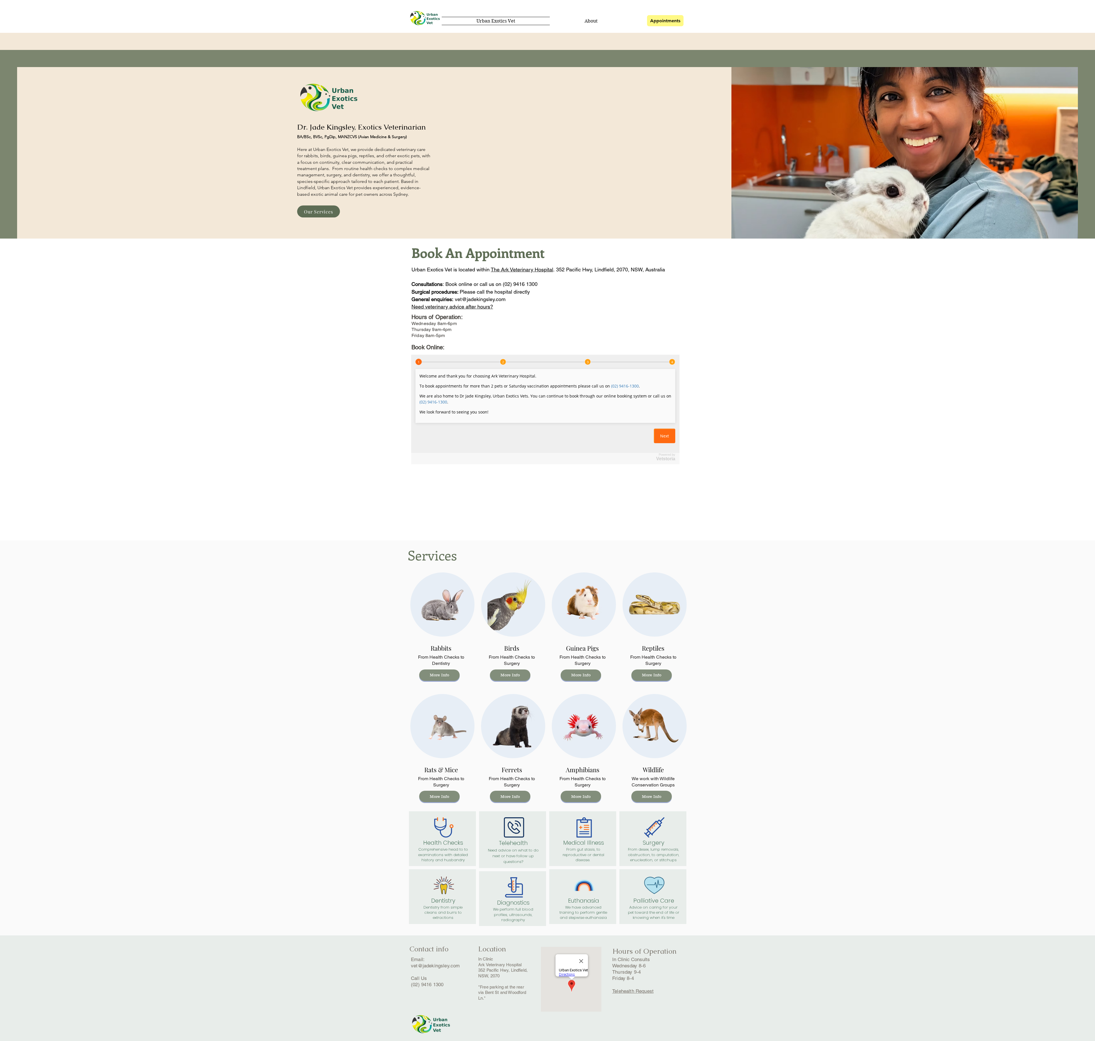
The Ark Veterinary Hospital (522, 270)
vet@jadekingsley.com (480, 299)
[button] (439, 796)
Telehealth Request (633, 991)
